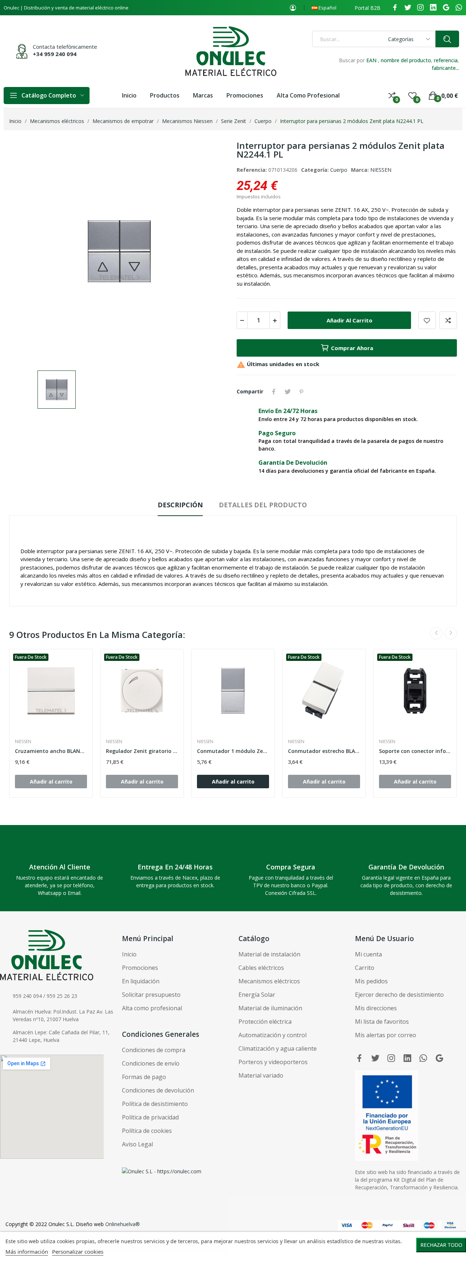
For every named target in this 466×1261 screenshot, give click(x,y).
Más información (26, 1251)
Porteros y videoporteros (273, 1062)
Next (451, 633)
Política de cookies (147, 1131)
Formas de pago (144, 1077)
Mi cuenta (368, 954)
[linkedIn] (433, 8)
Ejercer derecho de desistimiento (399, 995)
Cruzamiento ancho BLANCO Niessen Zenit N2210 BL (51, 751)
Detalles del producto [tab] (263, 504)
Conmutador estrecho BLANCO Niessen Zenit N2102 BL (324, 751)
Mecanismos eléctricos (269, 981)
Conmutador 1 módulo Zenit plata (233, 751)
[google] (446, 8)
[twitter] (407, 8)
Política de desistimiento (155, 1104)
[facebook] (395, 8)
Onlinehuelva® (122, 1224)
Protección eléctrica (265, 1022)
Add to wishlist (427, 320)
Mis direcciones (376, 1008)
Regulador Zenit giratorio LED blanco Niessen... (142, 751)
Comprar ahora (352, 348)
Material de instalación (269, 954)
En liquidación (140, 981)
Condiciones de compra (153, 1050)
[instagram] (420, 8)
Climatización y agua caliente (277, 1048)
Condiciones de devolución (158, 1090)
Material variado (260, 1075)
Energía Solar (256, 995)
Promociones (140, 968)
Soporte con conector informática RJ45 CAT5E (415, 751)
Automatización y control (272, 1035)
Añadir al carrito (349, 320)
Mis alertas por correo (385, 1035)
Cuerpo (338, 169)
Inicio (129, 954)
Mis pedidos (371, 981)
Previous (436, 633)
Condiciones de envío (150, 1063)
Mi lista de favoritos (382, 1022)
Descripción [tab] (180, 504)
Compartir (274, 391)
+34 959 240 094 (54, 53)
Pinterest (301, 391)
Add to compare (448, 320)
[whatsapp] (458, 8)
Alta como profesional (152, 1008)
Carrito (364, 968)
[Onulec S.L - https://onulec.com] (161, 1170)
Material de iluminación (270, 1008)
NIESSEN (380, 169)
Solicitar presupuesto (151, 995)
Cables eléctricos (261, 968)
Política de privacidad (150, 1117)
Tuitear (288, 391)
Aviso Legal (137, 1144)
